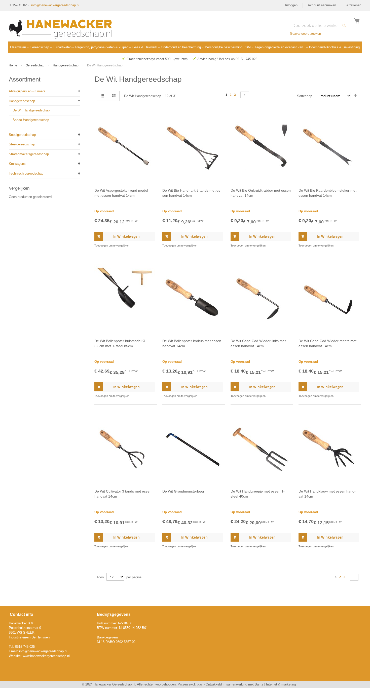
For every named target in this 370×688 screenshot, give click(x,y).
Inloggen (291, 5)
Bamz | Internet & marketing (275, 684)
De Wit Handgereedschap (31, 110)
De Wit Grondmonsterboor (183, 491)
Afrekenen (353, 5)
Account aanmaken (322, 5)
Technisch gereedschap (26, 173)
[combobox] (319, 25)
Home (13, 65)
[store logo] (60, 27)
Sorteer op (304, 96)
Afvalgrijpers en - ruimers (27, 91)
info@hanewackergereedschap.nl (55, 5)
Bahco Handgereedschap (31, 120)
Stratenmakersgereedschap (29, 154)
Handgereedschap (66, 65)
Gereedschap (35, 65)
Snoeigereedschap (22, 135)
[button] (150, 245)
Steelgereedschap (22, 144)
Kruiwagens (17, 164)
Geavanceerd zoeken (305, 33)
